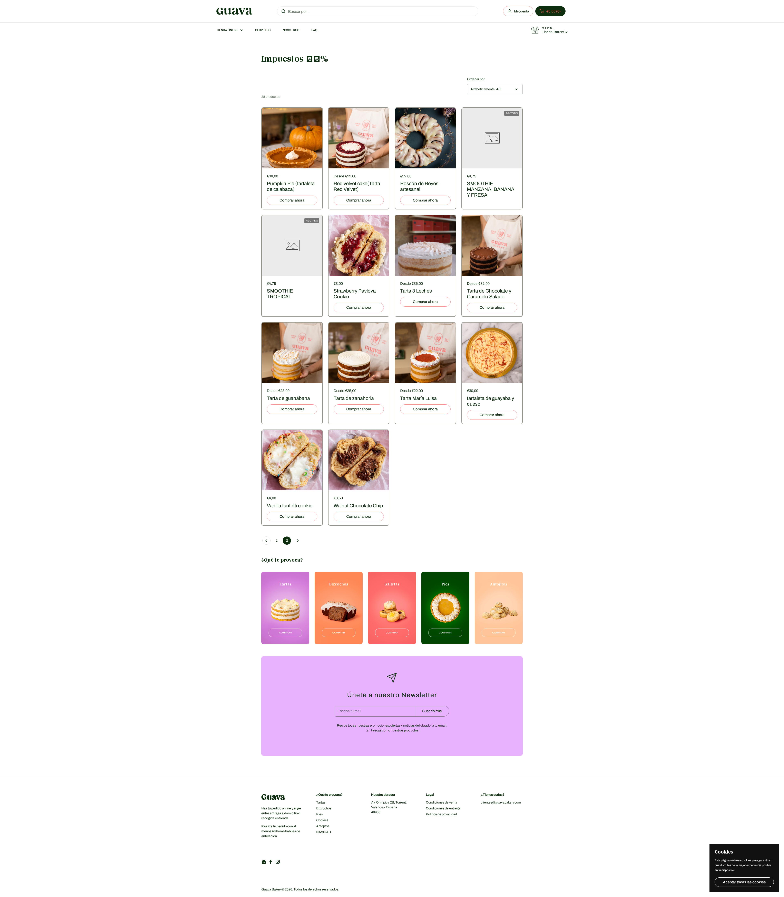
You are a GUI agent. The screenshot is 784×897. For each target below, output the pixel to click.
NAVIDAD (323, 832)
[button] (550, 11)
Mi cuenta (521, 11)
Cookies (322, 820)
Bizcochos (323, 808)
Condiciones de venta (441, 802)
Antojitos (322, 826)
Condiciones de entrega (443, 808)
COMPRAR (285, 632)
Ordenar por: (476, 79)
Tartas (320, 802)
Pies (319, 814)
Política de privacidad (441, 814)
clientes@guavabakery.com (501, 802)
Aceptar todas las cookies (744, 882)
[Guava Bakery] (234, 11)
